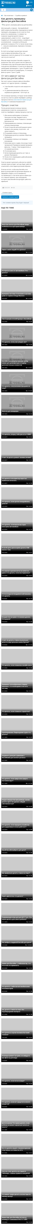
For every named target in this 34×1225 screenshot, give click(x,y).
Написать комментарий (10, 197)
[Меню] (3, 9)
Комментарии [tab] (7, 192)
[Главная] (2, 15)
